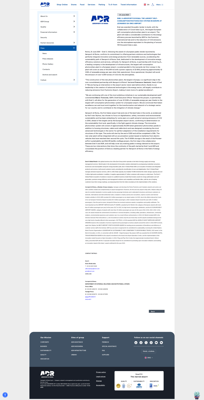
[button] (146, 4)
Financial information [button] (48, 32)
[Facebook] (141, 342)
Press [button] (42, 48)
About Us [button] (43, 16)
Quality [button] (43, 27)
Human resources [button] (47, 43)
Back (153, 311)
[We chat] (161, 342)
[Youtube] (156, 342)
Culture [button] (43, 80)
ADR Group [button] (44, 22)
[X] (146, 342)
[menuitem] (44, 342)
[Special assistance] (153, 4)
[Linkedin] (135, 342)
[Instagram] (151, 342)
